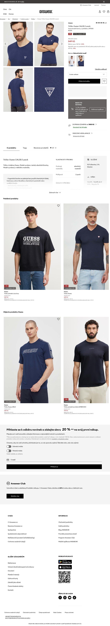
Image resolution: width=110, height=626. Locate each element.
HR (14, 618)
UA (25, 618)
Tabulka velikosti (101, 69)
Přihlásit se (54, 467)
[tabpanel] (55, 173)
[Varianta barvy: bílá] (71, 61)
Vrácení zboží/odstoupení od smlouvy (21, 567)
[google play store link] (65, 562)
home (11, 14)
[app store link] (65, 567)
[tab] (45, 147)
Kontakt (10, 590)
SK (23, 618)
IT (17, 618)
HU (16, 618)
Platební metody (13, 575)
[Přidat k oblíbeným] (104, 81)
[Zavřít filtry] (104, 1)
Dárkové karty (13, 578)
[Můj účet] (100, 11)
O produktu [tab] (11, 148)
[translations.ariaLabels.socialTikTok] (74, 598)
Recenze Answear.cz (15, 526)
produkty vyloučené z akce (60, 439)
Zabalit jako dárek (14, 582)
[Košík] (108, 11)
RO (20, 618)
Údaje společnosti (44, 612)
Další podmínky (63, 526)
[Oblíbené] (104, 11)
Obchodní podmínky (65, 522)
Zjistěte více (15, 496)
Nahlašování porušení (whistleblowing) (21, 538)
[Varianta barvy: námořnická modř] (80, 61)
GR (12, 618)
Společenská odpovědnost (17, 534)
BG (6, 618)
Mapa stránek (69, 612)
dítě (5, 14)
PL (18, 618)
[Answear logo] (46, 11)
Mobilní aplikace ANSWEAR (68, 542)
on (10, 9)
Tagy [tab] (25, 148)
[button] (87, 74)
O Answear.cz (13, 522)
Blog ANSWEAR (63, 530)
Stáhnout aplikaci (97, 109)
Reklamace (12, 563)
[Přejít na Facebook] (60, 598)
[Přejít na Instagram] (65, 598)
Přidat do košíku (84, 81)
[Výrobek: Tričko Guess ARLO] (32, 360)
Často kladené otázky (15, 586)
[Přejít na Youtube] (69, 598)
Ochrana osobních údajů (16, 542)
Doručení (11, 571)
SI (21, 618)
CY (8, 618)
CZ (10, 618)
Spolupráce (12, 530)
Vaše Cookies (57, 612)
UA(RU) (28, 618)
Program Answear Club (66, 538)
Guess (70, 23)
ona (5, 9)
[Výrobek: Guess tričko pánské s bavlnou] (32, 246)
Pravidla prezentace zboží (67, 534)
